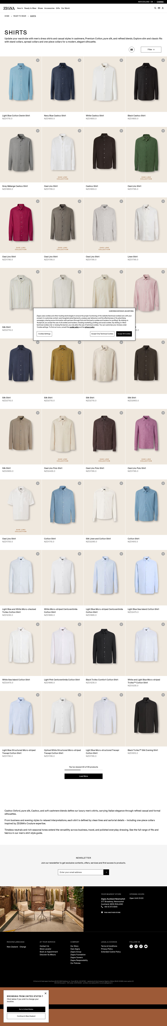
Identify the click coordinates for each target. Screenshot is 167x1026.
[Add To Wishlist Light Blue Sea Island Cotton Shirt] (163, 554)
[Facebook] (141, 946)
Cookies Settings (44, 334)
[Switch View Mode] (132, 49)
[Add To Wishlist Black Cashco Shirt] (163, 60)
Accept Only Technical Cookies (102, 334)
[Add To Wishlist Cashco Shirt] (121, 130)
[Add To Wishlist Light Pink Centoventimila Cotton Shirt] (79, 624)
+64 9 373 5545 (110, 907)
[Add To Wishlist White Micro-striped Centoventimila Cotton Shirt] (79, 554)
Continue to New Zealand (26, 1016)
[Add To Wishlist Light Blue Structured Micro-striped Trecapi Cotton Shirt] (37, 695)
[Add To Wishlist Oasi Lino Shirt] (79, 130)
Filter (150, 49)
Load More (83, 776)
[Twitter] (131, 946)
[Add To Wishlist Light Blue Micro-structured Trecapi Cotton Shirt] (121, 695)
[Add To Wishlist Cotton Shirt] (79, 483)
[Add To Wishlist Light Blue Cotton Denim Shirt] (37, 60)
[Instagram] (136, 946)
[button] (155, 8)
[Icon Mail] (159, 8)
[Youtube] (146, 946)
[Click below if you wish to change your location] (45, 993)
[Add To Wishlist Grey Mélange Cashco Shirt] (37, 130)
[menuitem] (20, 8)
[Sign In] (163, 8)
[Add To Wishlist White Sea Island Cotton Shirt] (37, 624)
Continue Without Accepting (121, 311)
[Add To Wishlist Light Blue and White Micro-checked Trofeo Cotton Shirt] (37, 554)
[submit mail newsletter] (106, 872)
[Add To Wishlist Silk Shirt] (37, 272)
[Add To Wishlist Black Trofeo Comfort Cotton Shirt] (121, 624)
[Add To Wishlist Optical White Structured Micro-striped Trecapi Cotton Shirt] (79, 695)
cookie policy (74, 327)
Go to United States (26, 1009)
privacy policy (89, 327)
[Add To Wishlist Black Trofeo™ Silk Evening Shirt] (163, 695)
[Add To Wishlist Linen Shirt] (163, 201)
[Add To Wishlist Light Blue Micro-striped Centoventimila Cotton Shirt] (121, 554)
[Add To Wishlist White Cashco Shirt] (121, 60)
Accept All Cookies (124, 334)
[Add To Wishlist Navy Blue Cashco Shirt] (79, 60)
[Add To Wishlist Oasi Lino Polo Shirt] (79, 413)
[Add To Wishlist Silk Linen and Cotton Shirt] (121, 483)
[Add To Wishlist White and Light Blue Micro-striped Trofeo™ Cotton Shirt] (163, 624)
